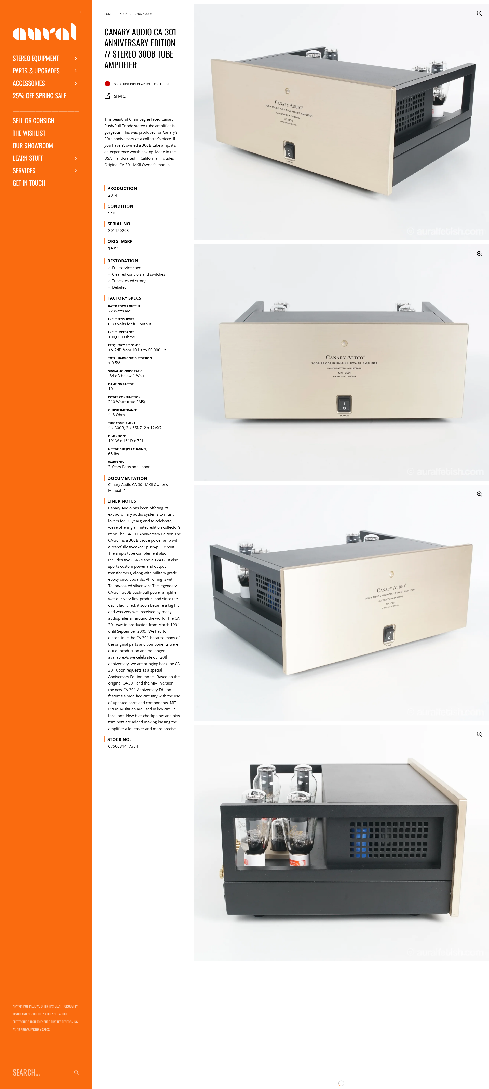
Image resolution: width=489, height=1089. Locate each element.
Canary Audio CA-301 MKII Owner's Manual (138, 487)
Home (108, 13)
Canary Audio (144, 13)
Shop (123, 13)
